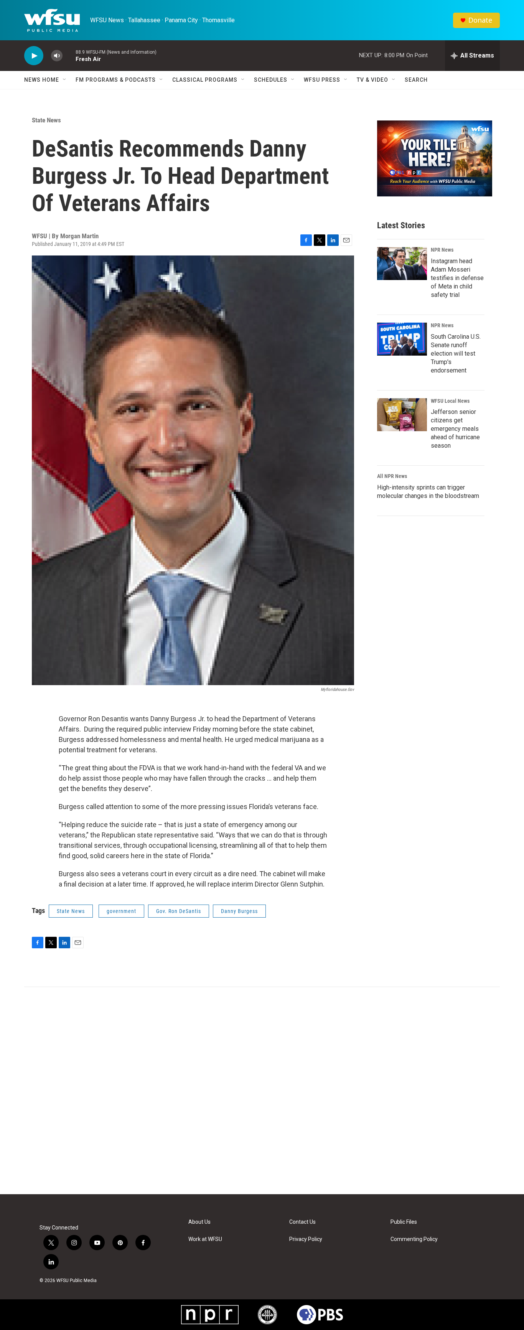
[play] (34, 55)
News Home (41, 80)
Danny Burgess (239, 911)
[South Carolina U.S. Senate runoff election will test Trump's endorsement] (402, 339)
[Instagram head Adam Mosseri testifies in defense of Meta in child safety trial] (402, 263)
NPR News (442, 250)
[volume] (56, 55)
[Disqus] (262, 1091)
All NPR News (392, 476)
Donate (480, 20)
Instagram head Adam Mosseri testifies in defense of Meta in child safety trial (457, 277)
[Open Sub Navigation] (65, 80)
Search (416, 80)
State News (46, 120)
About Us (199, 1222)
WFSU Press (322, 80)
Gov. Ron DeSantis (178, 911)
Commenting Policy (414, 1239)
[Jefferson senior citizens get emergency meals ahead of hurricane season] (402, 414)
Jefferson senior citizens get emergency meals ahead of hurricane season (455, 428)
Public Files (404, 1222)
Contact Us (302, 1222)
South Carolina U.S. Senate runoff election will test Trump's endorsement (456, 353)
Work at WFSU (205, 1239)
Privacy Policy (305, 1239)
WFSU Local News (450, 401)
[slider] (69, 55)
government (121, 911)
